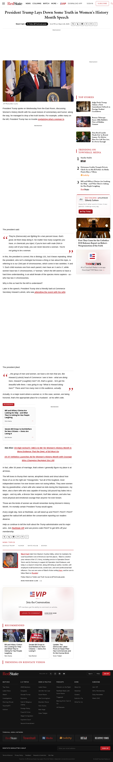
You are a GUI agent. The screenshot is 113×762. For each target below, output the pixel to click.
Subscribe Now (50, 613)
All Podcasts (60, 707)
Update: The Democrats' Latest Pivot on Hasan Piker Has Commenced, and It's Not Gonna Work (62, 649)
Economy (24, 698)
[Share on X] (73, 24)
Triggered (59, 697)
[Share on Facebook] (82, 24)
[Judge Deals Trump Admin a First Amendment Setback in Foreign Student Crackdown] (83, 106)
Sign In (90, 673)
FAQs (98, 673)
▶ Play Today (85, 211)
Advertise (77, 691)
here (60, 570)
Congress (24, 691)
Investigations (7, 698)
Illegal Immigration (27, 716)
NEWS (28, 3)
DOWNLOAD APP (75, 3)
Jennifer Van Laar (44, 691)
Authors (5, 709)
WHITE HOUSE (33, 545)
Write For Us (78, 702)
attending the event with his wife (49, 292)
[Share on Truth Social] (78, 24)
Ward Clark (20, 24)
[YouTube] (64, 673)
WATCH (46, 3)
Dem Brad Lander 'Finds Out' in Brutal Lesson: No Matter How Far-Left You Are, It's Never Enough (100, 137)
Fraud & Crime (25, 712)
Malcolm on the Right (63, 687)
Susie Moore (43, 694)
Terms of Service (8, 755)
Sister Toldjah (57, 656)
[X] (51, 673)
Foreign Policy (25, 708)
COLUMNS (36, 3)
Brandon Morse (44, 702)
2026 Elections (25, 687)
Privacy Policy (19, 755)
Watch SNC (96, 698)
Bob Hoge (42, 709)
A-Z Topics (25, 682)
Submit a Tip (78, 698)
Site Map (50, 755)
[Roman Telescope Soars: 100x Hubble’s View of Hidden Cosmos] (83, 121)
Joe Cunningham (44, 698)
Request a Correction (39, 755)
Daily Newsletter (97, 694)
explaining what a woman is (51, 119)
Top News (6, 687)
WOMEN (44, 545)
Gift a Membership (98, 691)
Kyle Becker (33, 656)
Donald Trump (25, 694)
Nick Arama (8, 656)
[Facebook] (59, 673)
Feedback (28, 755)
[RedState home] (10, 673)
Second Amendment (27, 723)
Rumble (35, 573)
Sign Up (105, 748)
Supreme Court (26, 719)
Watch (5, 694)
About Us (77, 687)
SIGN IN (90, 3)
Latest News (7, 691)
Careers (77, 694)
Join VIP (106, 673)
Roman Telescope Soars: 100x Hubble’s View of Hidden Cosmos (99, 120)
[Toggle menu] (3, 3)
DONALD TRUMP (9, 545)
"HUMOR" (21, 545)
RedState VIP (18, 528)
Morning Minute (8, 702)
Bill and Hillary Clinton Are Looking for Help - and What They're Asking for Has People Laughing (13, 649)
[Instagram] (55, 673)
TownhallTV (6, 706)
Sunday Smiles (86, 157)
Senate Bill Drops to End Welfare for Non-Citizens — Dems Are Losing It (37, 648)
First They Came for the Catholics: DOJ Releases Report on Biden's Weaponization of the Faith (93, 243)
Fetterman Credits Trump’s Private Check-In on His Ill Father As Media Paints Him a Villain (95, 169)
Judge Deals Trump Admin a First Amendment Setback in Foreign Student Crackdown (101, 107)
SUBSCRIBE (102, 3)
